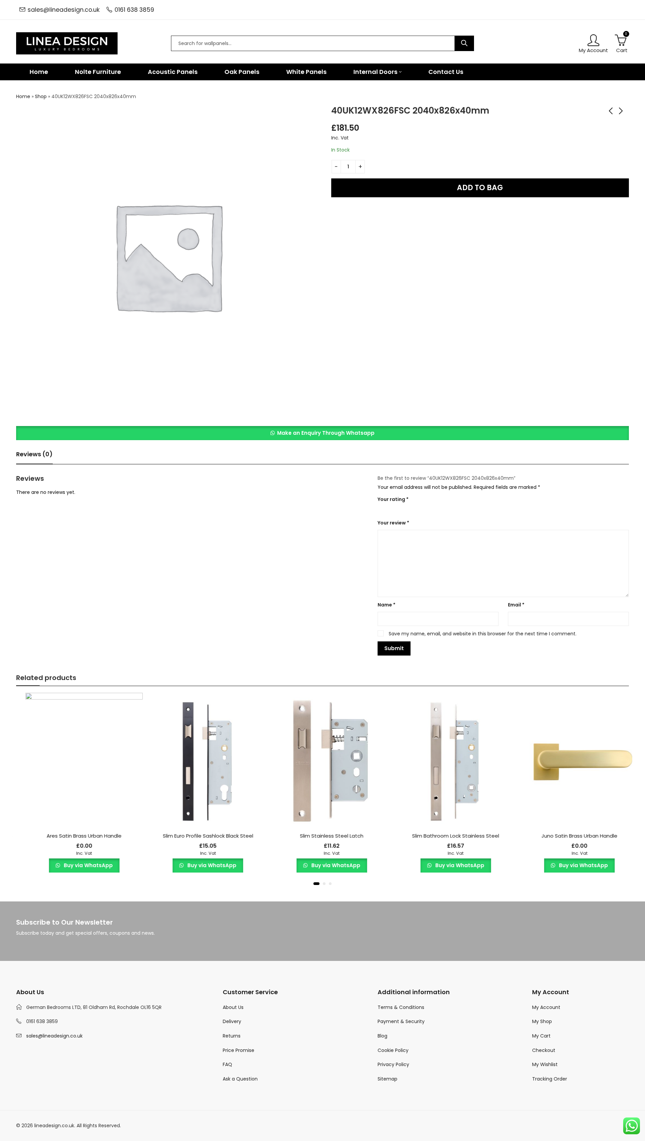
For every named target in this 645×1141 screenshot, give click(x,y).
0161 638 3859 (134, 10)
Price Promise (238, 1050)
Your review (393, 522)
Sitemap (387, 1078)
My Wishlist (545, 1064)
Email (516, 604)
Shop (41, 96)
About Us (233, 1007)
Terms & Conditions (401, 1007)
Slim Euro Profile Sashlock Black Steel (199, 835)
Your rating (393, 499)
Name (386, 604)
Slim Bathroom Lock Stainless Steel (446, 835)
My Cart (541, 1035)
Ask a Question (240, 1078)
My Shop (542, 1021)
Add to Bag (480, 187)
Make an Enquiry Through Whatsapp (326, 432)
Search (464, 43)
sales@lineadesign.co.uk (64, 10)
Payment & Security (401, 1021)
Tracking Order (549, 1078)
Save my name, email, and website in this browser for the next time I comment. (482, 633)
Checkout (543, 1050)
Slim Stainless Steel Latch (322, 835)
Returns (232, 1035)
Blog (382, 1035)
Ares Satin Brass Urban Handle (74, 835)
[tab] (34, 454)
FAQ (227, 1064)
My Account (546, 1007)
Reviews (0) (34, 454)
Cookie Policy (393, 1050)
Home (23, 96)
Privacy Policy (393, 1064)
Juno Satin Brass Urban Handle (570, 835)
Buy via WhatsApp (78, 865)
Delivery (232, 1021)
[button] (322, 433)
